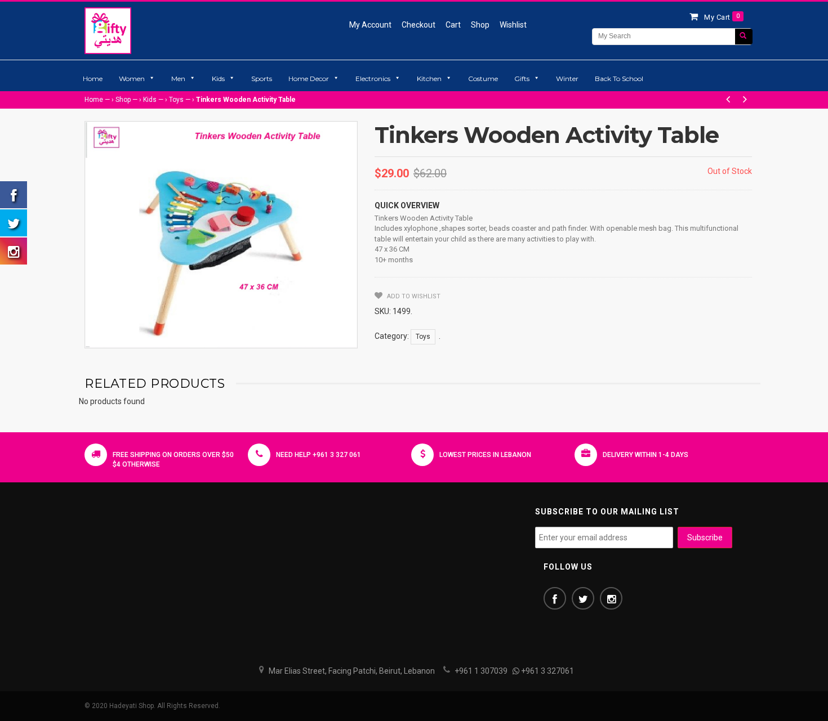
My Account (370, 24)
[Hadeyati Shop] (107, 30)
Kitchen (429, 78)
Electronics (372, 78)
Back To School (619, 78)
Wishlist (513, 24)
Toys (176, 100)
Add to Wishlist (412, 296)
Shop (480, 24)
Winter (567, 78)
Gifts (521, 78)
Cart (453, 24)
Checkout (418, 24)
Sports (261, 78)
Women (132, 78)
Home (93, 78)
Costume (483, 78)
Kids (218, 78)
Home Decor (308, 78)
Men (178, 78)
